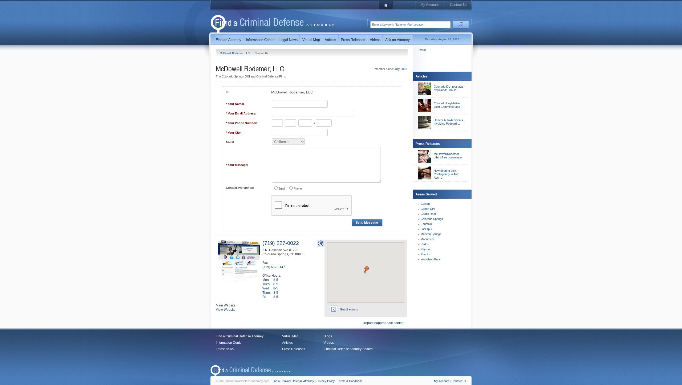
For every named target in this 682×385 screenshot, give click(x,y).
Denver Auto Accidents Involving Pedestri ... (448, 121)
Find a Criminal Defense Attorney (239, 336)
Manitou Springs (431, 234)
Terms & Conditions (350, 381)
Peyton (425, 249)
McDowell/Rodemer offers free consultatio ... (448, 157)
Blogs (328, 336)
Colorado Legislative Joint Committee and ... (448, 105)
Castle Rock (429, 213)
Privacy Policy (325, 381)
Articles (287, 343)
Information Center (229, 343)
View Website (226, 310)
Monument (427, 239)
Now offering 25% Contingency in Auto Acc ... (446, 174)
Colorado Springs (432, 218)
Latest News (225, 349)
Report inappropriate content (383, 323)
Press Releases (293, 349)
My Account (429, 5)
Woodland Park (430, 259)
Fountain (426, 224)
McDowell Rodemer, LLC (235, 53)
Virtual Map (290, 336)
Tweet (422, 49)
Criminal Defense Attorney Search (348, 349)
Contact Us (458, 5)
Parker (425, 244)
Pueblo (425, 254)
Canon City (428, 208)
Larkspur (426, 229)
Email (281, 188)
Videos (329, 343)
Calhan (425, 203)
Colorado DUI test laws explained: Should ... (449, 88)
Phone (298, 188)
